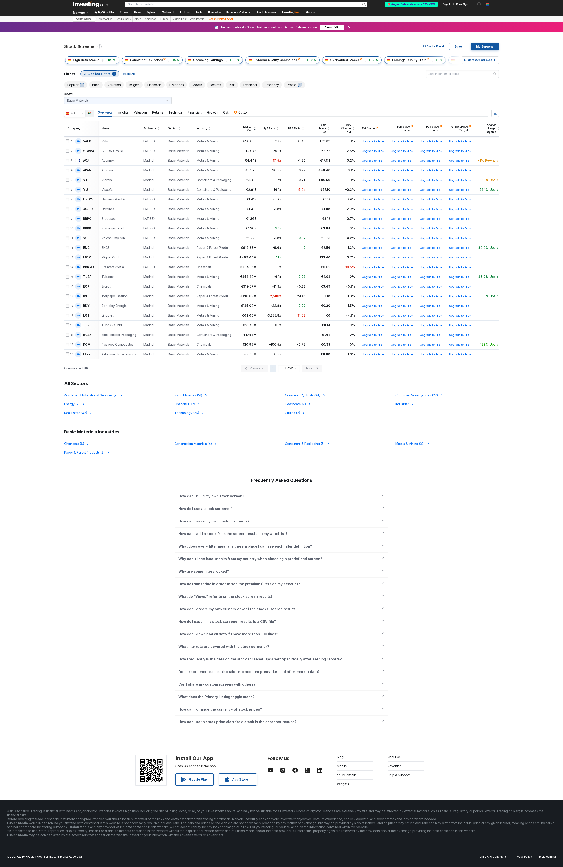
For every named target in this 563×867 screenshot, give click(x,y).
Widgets (343, 784)
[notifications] (479, 4)
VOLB (87, 238)
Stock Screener (266, 12)
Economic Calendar (238, 12)
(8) (74, 443)
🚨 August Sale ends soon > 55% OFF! (411, 4)
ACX (86, 160)
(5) (305, 443)
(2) (91, 395)
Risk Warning (547, 856)
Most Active (105, 19)
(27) (416, 395)
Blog (340, 757)
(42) (75, 413)
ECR (86, 286)
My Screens (485, 46)
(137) (185, 404)
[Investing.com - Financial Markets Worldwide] (90, 4)
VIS (85, 189)
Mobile (342, 766)
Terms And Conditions (492, 856)
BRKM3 (88, 267)
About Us (394, 757)
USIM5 (88, 199)
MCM (87, 257)
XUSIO (88, 209)
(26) (187, 413)
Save (458, 46)
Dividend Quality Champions (275, 60)
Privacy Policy (523, 856)
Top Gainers (123, 19)
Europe (164, 19)
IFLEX (87, 334)
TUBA (87, 276)
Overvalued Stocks (344, 60)
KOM (86, 344)
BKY (86, 305)
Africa (137, 19)
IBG (85, 296)
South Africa (84, 19)
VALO (87, 141)
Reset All (129, 73)
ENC (86, 247)
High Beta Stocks (86, 60)
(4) (193, 443)
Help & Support (399, 775)
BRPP (87, 228)
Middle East (179, 19)
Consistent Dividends (146, 60)
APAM (87, 170)
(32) (410, 443)
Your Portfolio (347, 775)
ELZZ (87, 354)
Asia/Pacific (197, 19)
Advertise (394, 766)
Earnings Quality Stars (409, 60)
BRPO (87, 218)
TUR (86, 325)
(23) (406, 404)
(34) (302, 395)
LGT (86, 315)
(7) (72, 404)
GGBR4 (88, 150)
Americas (150, 19)
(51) (188, 395)
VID (85, 179)
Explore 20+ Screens (478, 60)
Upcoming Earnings (208, 60)
